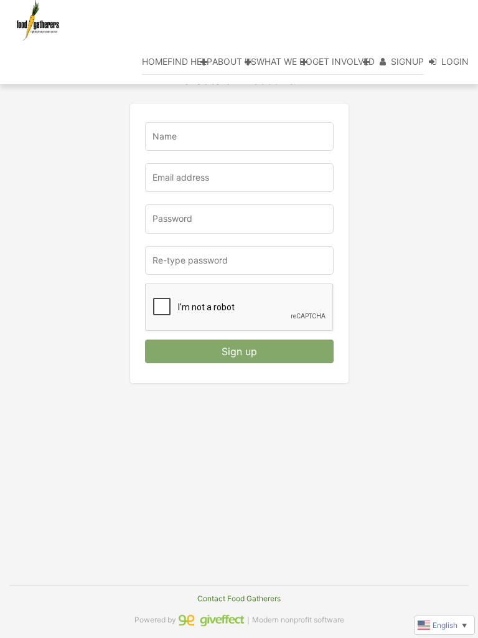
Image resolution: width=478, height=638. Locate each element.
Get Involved (343, 61)
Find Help (189, 61)
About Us (234, 61)
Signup (407, 61)
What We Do (284, 61)
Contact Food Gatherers (239, 598)
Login (455, 61)
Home (154, 61)
